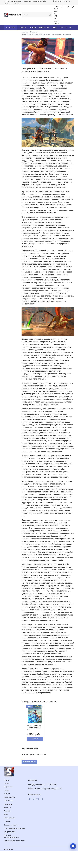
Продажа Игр (8, 800)
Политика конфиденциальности (11, 836)
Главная (23, 27)
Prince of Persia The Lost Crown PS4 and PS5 (34, 728)
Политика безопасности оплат (14, 841)
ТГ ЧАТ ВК (52, 785)
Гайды (54, 27)
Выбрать (34, 739)
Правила (7, 811)
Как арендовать (9, 797)
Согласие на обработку (12, 825)
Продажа (7, 821)
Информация (44, 27)
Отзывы (33, 27)
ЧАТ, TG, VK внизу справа (12, 1)
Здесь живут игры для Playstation (35, 1)
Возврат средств (9, 832)
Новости (63, 27)
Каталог (12, 27)
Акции (6, 814)
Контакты (66, 1)
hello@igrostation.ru (36, 785)
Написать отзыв (29, 762)
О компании (57, 1)
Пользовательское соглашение (14, 828)
